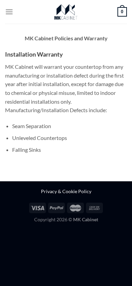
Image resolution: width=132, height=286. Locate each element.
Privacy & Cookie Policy (66, 191)
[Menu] (9, 11)
